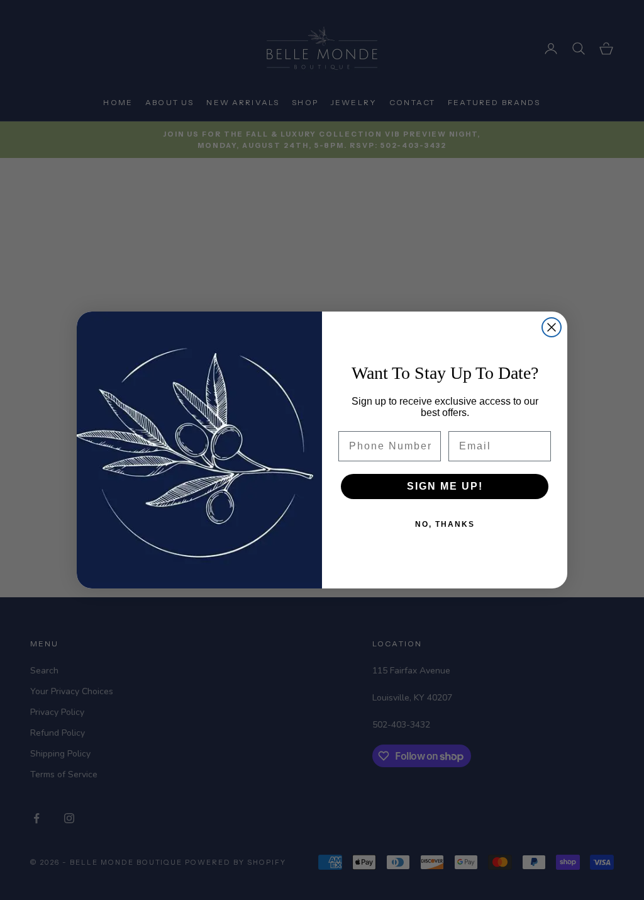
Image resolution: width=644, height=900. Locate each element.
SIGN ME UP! (445, 486)
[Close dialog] (551, 327)
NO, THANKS (445, 524)
